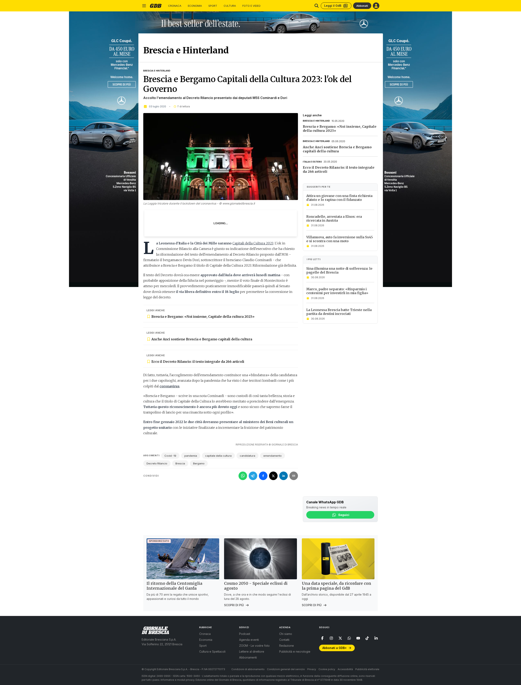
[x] (340, 638)
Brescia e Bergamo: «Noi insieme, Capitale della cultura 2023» (203, 316)
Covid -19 (170, 455)
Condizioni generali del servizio (286, 669)
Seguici (343, 515)
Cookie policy (327, 669)
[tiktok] (367, 638)
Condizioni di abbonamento (248, 669)
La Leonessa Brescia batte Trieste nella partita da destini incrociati (339, 312)
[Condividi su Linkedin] (283, 476)
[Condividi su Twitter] (273, 476)
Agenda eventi (249, 639)
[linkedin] (376, 638)
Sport (212, 5)
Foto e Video (251, 5)
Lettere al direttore (251, 651)
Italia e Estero (312, 161)
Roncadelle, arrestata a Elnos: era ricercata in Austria (334, 218)
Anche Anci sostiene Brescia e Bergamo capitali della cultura (201, 339)
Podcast (244, 634)
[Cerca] (316, 6)
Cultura (230, 5)
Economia (195, 5)
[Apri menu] (144, 5)
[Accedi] (376, 5)
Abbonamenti (248, 657)
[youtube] (358, 638)
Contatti (284, 639)
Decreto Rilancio (157, 463)
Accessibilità (345, 669)
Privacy (311, 669)
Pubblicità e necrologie (294, 651)
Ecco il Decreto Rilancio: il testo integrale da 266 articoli (197, 362)
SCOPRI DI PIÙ (234, 605)
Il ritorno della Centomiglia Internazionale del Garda (174, 586)
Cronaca (174, 5)
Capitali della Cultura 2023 (252, 243)
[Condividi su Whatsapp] (243, 476)
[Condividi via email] (293, 476)
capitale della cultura (218, 455)
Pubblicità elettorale (367, 669)
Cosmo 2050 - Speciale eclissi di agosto (256, 586)
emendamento (272, 455)
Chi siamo (285, 634)
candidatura (247, 455)
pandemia (190, 455)
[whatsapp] (349, 638)
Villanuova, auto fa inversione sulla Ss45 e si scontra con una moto (339, 239)
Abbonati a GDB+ (334, 648)
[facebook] (322, 638)
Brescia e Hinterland (156, 70)
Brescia (180, 463)
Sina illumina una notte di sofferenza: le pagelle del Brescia (339, 270)
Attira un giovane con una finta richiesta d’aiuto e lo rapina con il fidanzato (339, 198)
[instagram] (331, 638)
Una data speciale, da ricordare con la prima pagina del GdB (336, 586)
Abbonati (362, 5)
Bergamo (199, 463)
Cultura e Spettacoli (212, 651)
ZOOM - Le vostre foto (254, 645)
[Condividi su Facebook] (263, 476)
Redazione (286, 645)
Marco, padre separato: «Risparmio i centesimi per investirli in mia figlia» (337, 291)
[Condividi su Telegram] (253, 476)
